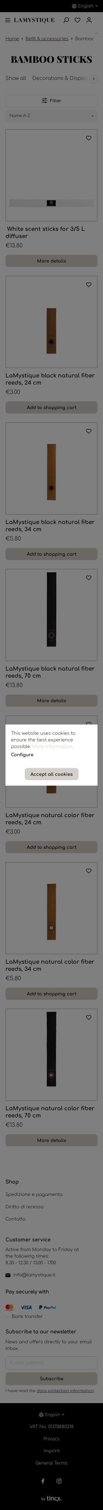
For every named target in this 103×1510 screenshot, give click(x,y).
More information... (53, 746)
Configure (22, 755)
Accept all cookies (51, 774)
